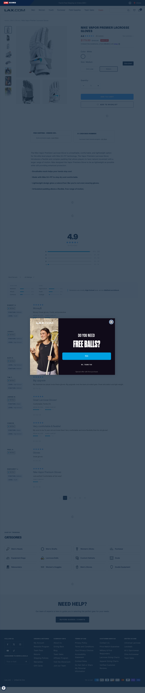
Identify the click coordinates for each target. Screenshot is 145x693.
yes (86, 356)
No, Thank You (86, 365)
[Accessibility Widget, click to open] (3, 688)
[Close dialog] (111, 322)
